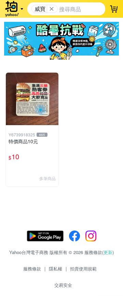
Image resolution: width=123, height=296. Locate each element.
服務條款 (32, 268)
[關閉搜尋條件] (52, 9)
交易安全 (63, 285)
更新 (108, 252)
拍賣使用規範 (83, 268)
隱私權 (55, 268)
